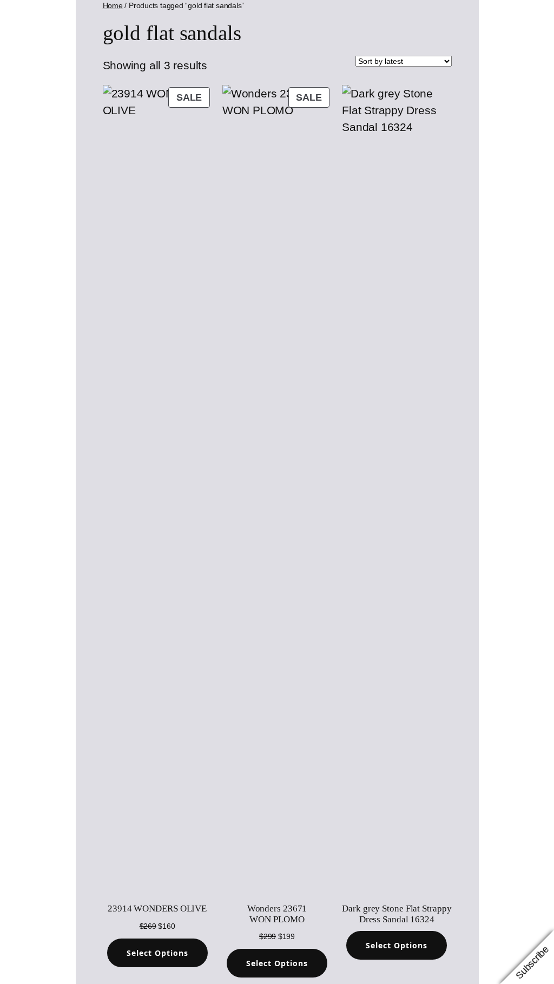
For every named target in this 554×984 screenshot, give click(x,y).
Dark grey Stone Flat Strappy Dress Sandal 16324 (396, 913)
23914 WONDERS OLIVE (157, 908)
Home (113, 5)
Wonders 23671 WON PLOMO (277, 913)
